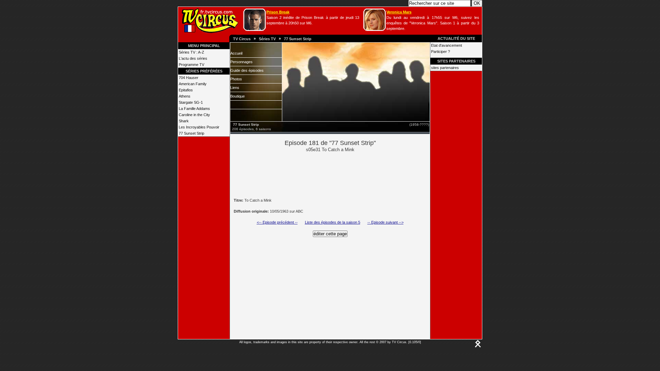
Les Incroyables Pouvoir (199, 127)
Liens (234, 88)
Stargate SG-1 (191, 102)
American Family (193, 84)
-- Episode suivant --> (385, 222)
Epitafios (186, 90)
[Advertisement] (341, 174)
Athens (184, 96)
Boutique (237, 96)
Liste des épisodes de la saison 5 (332, 222)
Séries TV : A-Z (191, 52)
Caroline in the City (194, 115)
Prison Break (277, 12)
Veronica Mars (398, 12)
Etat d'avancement (446, 45)
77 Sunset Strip (297, 39)
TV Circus (242, 39)
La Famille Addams (194, 108)
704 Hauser (188, 78)
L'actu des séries (193, 58)
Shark (184, 121)
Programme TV (191, 65)
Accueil (236, 53)
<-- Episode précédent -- (277, 222)
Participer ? (440, 51)
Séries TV (267, 39)
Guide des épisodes (247, 70)
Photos (236, 79)
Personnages (241, 62)
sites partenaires (445, 68)
